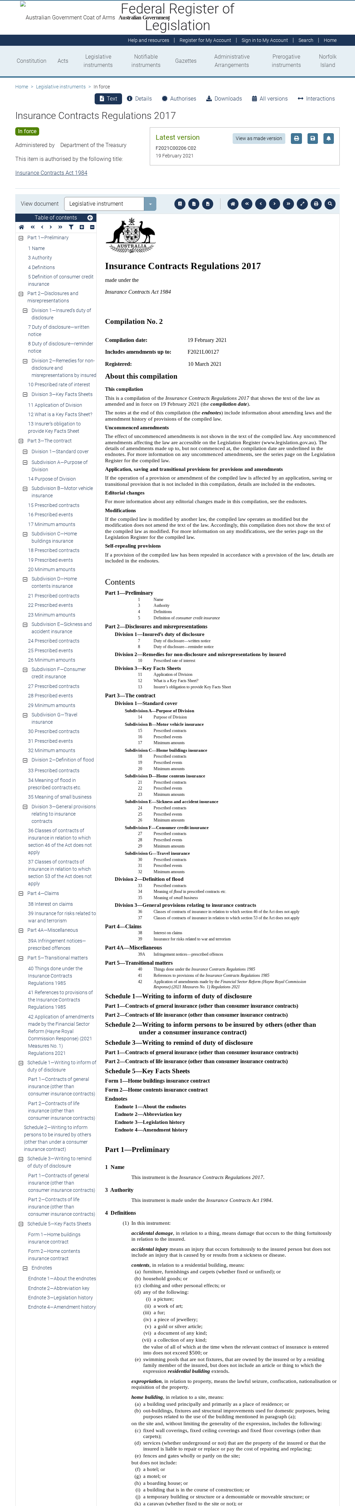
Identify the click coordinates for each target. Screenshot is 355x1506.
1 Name (36, 248)
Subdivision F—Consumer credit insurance (59, 672)
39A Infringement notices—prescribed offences (57, 944)
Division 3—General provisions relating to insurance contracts (64, 814)
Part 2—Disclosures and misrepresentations (52, 297)
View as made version (259, 138)
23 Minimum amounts (51, 615)
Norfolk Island (328, 60)
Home (21, 86)
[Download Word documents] (207, 203)
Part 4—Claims (43, 893)
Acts (63, 61)
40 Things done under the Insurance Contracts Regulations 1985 (55, 976)
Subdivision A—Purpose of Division (60, 465)
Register (205, 40)
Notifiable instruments (146, 60)
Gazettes (186, 61)
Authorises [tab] (183, 98)
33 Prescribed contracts (53, 770)
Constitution (31, 61)
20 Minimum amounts (51, 569)
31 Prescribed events (50, 741)
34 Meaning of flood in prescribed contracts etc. (54, 783)
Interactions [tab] (320, 98)
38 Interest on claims (50, 904)
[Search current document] (330, 203)
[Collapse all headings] (92, 227)
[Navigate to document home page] (21, 227)
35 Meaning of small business (60, 797)
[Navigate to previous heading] (42, 227)
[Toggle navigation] (90, 218)
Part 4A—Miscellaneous (52, 930)
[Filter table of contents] (71, 227)
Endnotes (42, 1268)
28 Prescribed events (50, 695)
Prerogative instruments (286, 60)
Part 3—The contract (49, 441)
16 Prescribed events (50, 514)
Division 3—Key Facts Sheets (62, 394)
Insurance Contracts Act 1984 (51, 173)
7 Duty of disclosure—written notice (58, 330)
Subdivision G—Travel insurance (54, 718)
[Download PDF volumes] (193, 203)
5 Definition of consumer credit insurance (61, 280)
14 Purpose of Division (52, 479)
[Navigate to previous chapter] (246, 203)
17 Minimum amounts (51, 524)
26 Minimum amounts (51, 660)
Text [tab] (112, 98)
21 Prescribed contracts (53, 596)
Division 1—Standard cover (60, 451)
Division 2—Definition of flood (63, 760)
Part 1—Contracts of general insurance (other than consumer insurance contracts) (61, 1086)
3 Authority (40, 257)
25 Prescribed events (50, 650)
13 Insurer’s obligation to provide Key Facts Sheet (54, 427)
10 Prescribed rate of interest (59, 384)
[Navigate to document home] (233, 203)
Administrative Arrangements (232, 60)
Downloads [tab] (228, 98)
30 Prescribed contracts (53, 731)
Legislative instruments (98, 60)
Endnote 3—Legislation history (60, 1297)
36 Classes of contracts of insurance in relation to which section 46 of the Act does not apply (60, 841)
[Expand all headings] (82, 227)
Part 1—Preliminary (48, 237)
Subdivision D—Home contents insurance (54, 582)
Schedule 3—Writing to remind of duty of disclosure (59, 1162)
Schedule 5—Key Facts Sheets (59, 1224)
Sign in (265, 40)
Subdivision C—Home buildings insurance (54, 537)
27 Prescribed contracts (53, 686)
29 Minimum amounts (51, 705)
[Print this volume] (316, 203)
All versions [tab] (274, 98)
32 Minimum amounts (51, 750)
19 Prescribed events (50, 560)
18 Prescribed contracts (53, 550)
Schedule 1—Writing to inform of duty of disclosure (61, 1066)
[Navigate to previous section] (260, 203)
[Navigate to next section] (274, 203)
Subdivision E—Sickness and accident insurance (62, 627)
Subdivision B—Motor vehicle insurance (62, 491)
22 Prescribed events (50, 605)
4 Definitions (41, 267)
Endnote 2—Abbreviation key (58, 1288)
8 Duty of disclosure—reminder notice (60, 347)
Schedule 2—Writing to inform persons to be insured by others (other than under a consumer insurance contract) (57, 1138)
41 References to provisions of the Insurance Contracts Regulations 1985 (60, 1000)
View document (40, 203)
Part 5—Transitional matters (57, 958)
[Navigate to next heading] (50, 227)
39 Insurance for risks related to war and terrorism (62, 917)
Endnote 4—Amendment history (62, 1307)
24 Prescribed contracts (53, 641)
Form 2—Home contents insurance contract (54, 1254)
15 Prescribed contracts (53, 505)
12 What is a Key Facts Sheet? (60, 414)
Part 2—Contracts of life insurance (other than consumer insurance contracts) (61, 1111)
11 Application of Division (55, 405)
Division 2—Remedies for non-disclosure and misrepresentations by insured (64, 368)
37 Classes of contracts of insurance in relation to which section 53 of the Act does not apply (60, 872)
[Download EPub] (179, 203)
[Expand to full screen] (302, 203)
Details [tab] (143, 98)
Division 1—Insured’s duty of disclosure (61, 314)
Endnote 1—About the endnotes (62, 1278)
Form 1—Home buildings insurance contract (54, 1238)
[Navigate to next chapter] (288, 203)
